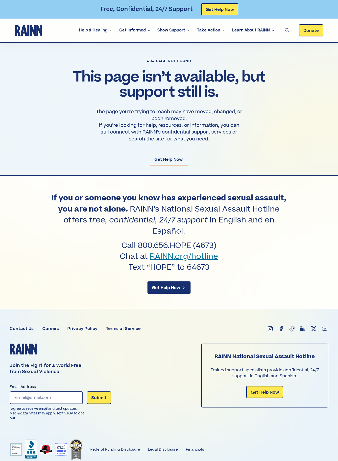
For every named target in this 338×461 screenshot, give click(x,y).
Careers (50, 329)
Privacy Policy (82, 329)
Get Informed (132, 30)
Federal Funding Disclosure (115, 449)
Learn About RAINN (251, 30)
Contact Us (22, 329)
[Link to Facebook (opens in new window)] (281, 328)
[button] (287, 30)
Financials (195, 449)
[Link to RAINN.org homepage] (28, 30)
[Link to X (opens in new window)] (314, 328)
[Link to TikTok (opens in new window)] (292, 328)
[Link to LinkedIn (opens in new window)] (303, 328)
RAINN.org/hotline (184, 256)
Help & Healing (93, 30)
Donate (311, 31)
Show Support (171, 30)
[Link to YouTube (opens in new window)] (324, 328)
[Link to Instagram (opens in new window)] (270, 328)
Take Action (208, 30)
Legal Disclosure (163, 449)
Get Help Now (220, 10)
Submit (99, 398)
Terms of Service (123, 329)
